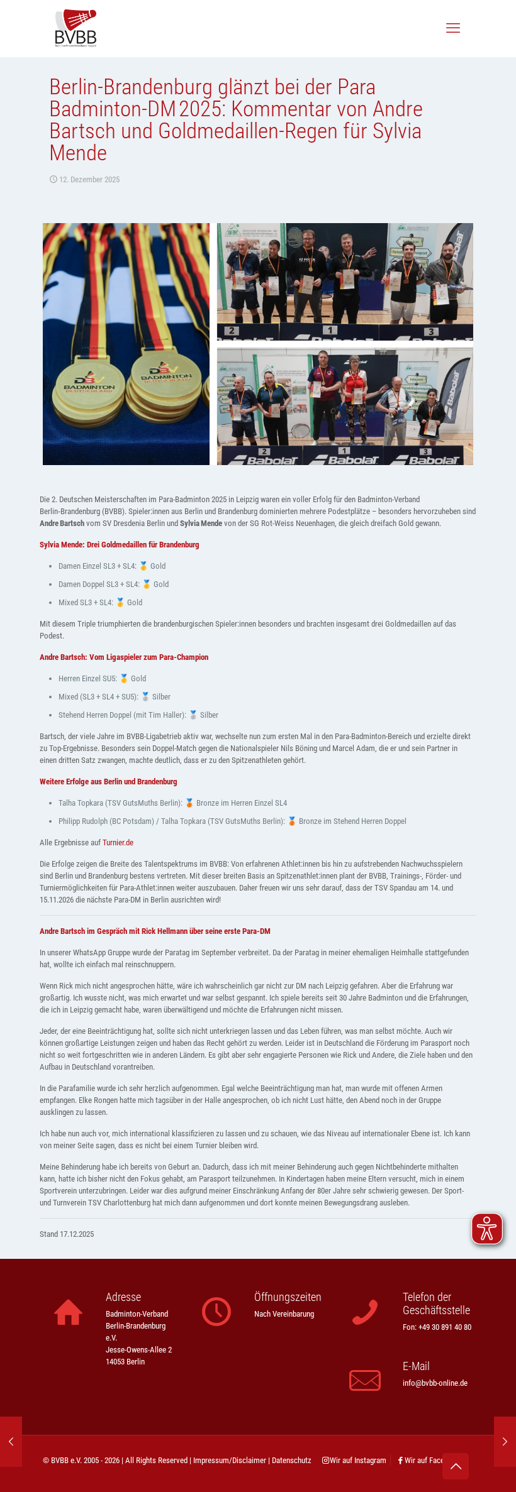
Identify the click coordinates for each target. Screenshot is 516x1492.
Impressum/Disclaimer (229, 1460)
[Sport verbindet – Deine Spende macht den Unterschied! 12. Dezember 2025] (505, 1442)
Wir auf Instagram (358, 1460)
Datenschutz (291, 1460)
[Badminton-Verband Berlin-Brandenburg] (75, 28)
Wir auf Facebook (433, 1460)
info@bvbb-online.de (435, 1383)
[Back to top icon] (455, 1466)
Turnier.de (118, 842)
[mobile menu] (453, 28)
